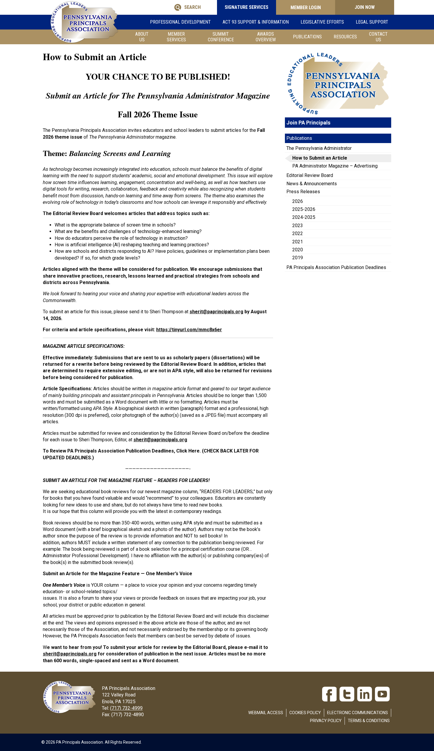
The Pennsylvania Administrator (319, 148)
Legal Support (372, 22)
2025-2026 (303, 209)
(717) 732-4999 (126, 708)
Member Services (176, 36)
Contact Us (378, 36)
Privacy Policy (326, 720)
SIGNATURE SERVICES (246, 7)
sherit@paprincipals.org (70, 654)
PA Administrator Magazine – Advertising (335, 166)
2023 (297, 225)
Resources (345, 37)
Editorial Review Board (309, 175)
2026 (297, 201)
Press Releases (303, 191)
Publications (307, 37)
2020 (297, 249)
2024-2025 (303, 217)
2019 (297, 257)
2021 (297, 242)
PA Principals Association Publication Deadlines (336, 267)
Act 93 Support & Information (256, 22)
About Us (142, 36)
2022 (297, 233)
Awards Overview (266, 36)
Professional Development (180, 22)
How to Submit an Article (319, 158)
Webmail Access (265, 712)
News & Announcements (311, 183)
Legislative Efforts (322, 22)
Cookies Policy (305, 712)
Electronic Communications (357, 712)
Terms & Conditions (369, 720)
